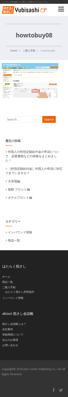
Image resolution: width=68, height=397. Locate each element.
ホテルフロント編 (20, 197)
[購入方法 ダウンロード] (30, 97)
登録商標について (12, 334)
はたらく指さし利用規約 (19, 292)
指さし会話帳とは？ (14, 324)
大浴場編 (14, 181)
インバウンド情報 (20, 232)
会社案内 (7, 329)
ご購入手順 (8, 287)
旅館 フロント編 (19, 189)
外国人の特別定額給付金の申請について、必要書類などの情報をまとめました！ (32, 156)
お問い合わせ (10, 345)
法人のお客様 (10, 340)
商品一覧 (14, 240)
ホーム (6, 276)
